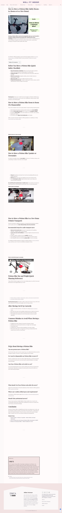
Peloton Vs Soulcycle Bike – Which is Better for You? (22, 421)
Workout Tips (22, 4)
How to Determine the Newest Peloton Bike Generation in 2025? (24, 420)
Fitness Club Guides (13, 4)
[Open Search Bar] (60, 5)
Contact (43, 505)
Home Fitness (38, 4)
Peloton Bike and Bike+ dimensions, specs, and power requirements (25, 297)
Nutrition (45, 4)
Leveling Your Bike (14, 389)
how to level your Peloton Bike (14, 119)
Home (9, 7)
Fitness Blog (30, 4)
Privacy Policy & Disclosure (46, 501)
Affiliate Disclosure (45, 503)
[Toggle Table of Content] (19, 62)
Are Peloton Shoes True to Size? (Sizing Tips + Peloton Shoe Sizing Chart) (20, 477)
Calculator (3, 4)
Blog (7, 4)
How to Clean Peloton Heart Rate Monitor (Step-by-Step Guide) (19, 478)
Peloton (12, 7)
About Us (50, 4)
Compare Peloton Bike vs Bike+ (17, 299)
